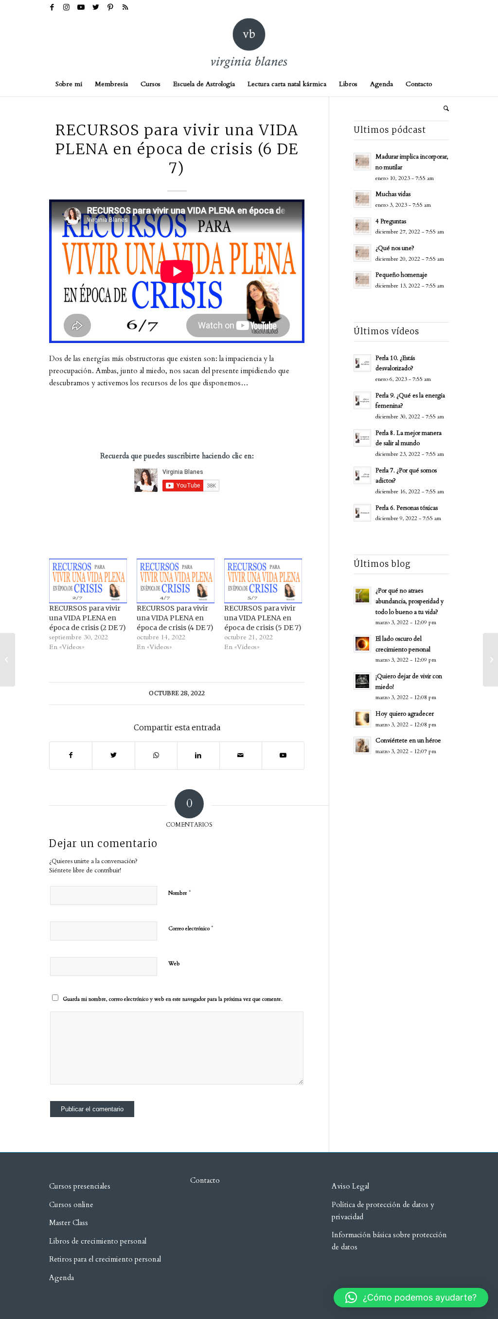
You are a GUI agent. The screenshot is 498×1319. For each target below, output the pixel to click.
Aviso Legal (350, 1186)
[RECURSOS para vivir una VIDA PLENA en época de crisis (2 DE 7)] (88, 581)
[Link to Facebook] (52, 7)
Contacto (205, 1180)
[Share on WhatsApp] (156, 755)
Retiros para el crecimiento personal (106, 1259)
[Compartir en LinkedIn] (198, 755)
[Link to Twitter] (96, 7)
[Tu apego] (7, 660)
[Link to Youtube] (81, 7)
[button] (411, 1297)
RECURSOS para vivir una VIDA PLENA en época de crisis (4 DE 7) (175, 618)
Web (174, 963)
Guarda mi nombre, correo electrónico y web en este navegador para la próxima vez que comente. (173, 999)
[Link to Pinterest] (110, 7)
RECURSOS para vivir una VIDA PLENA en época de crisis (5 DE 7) (263, 618)
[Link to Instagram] (66, 7)
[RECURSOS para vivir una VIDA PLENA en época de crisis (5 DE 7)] (263, 581)
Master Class (68, 1223)
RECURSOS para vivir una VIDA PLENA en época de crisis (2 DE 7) (87, 618)
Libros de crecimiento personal (97, 1241)
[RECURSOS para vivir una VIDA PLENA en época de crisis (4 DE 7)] (175, 581)
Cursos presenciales (79, 1186)
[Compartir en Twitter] (113, 755)
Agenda (61, 1278)
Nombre (179, 892)
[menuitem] (69, 84)
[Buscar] (443, 108)
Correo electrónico (190, 928)
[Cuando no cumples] (490, 660)
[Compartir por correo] (241, 755)
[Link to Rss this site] (125, 7)
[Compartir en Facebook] (71, 755)
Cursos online (71, 1205)
